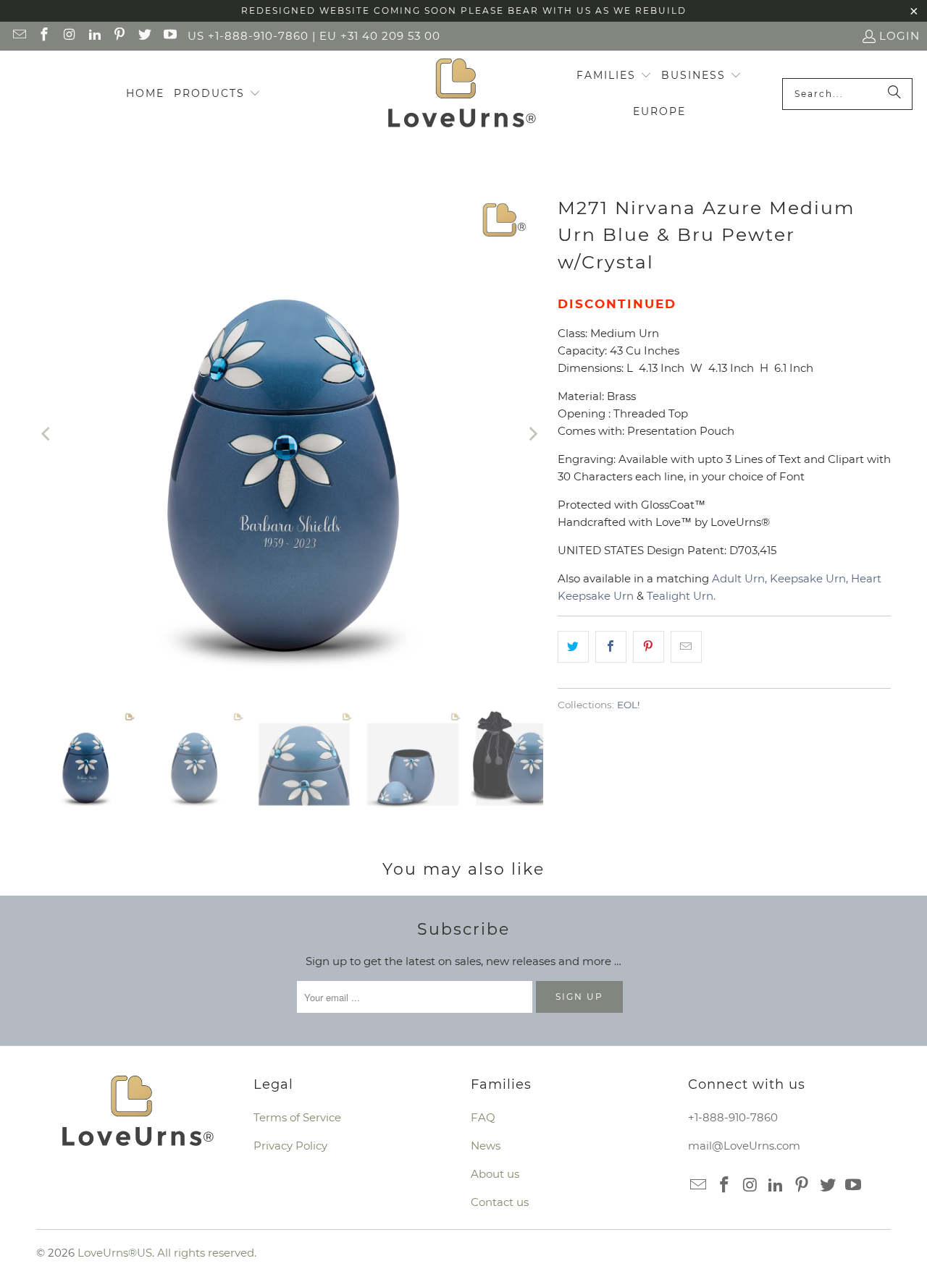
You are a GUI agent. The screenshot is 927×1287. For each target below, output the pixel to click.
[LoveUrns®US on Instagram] (68, 36)
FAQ (483, 1117)
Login (899, 36)
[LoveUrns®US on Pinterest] (119, 36)
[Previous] (47, 434)
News (485, 1145)
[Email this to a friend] (686, 647)
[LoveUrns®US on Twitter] (143, 36)
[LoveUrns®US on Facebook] (43, 36)
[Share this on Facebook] (610, 647)
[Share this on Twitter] (573, 647)
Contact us (500, 1202)
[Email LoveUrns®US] (18, 36)
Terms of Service (297, 1117)
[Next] (532, 434)
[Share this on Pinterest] (648, 647)
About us (495, 1174)
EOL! (628, 704)
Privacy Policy (290, 1145)
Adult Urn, (739, 578)
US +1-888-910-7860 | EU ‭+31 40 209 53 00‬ (314, 36)
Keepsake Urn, (809, 578)
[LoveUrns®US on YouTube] (169, 36)
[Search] (894, 94)
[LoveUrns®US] (461, 94)
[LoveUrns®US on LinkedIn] (93, 36)
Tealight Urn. (681, 596)
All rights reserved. (206, 1253)
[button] (217, 94)
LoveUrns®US (114, 1253)
